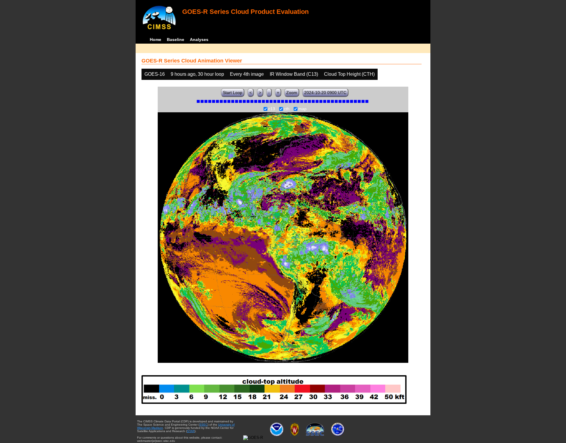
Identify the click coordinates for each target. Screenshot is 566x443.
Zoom (291, 92)
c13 (271, 109)
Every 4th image (247, 74)
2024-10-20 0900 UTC (325, 92)
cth (286, 109)
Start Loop (232, 92)
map (302, 109)
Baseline (175, 39)
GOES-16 (154, 74)
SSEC (203, 424)
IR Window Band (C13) (294, 74)
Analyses (199, 39)
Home (155, 39)
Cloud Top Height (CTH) (349, 74)
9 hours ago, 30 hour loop (197, 74)
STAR (191, 431)
